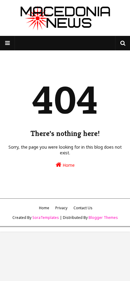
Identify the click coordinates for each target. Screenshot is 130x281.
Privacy (61, 207)
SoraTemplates (45, 217)
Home (68, 165)
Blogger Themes (103, 217)
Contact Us (83, 207)
